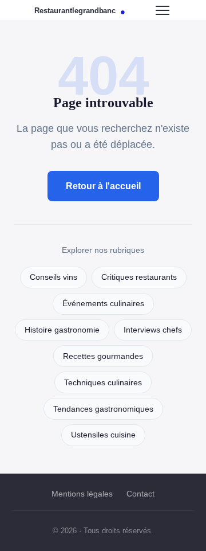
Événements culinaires (103, 303)
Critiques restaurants (139, 277)
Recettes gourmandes (103, 356)
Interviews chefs (153, 330)
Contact (140, 493)
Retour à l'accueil (103, 186)
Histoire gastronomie (62, 330)
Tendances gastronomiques (103, 409)
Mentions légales (82, 493)
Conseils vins (53, 277)
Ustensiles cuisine (103, 435)
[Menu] (162, 10)
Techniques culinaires (103, 382)
